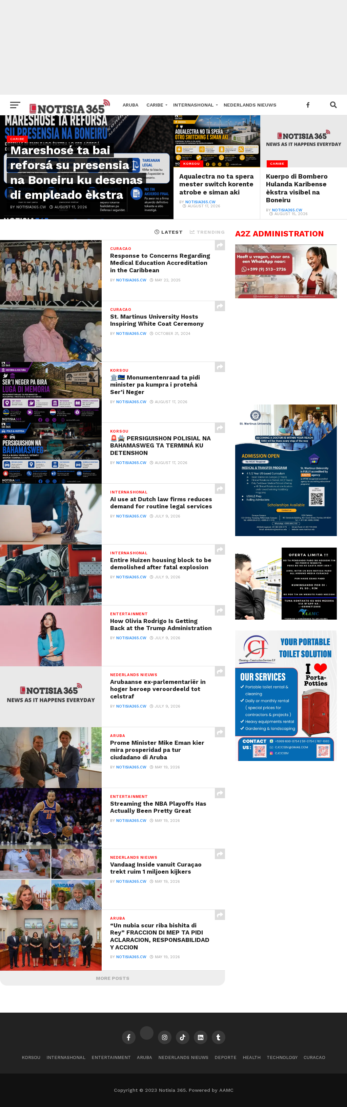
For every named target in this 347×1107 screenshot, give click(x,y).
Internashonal (193, 105)
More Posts (112, 978)
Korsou (31, 1057)
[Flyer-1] (286, 759)
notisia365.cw (200, 202)
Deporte (226, 1057)
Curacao (314, 1057)
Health (252, 1057)
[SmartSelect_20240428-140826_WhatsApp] (286, 297)
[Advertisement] (173, 47)
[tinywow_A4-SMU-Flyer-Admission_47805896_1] (286, 534)
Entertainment (111, 1057)
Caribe (154, 105)
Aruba (130, 105)
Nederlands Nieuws (250, 105)
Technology (282, 1057)
